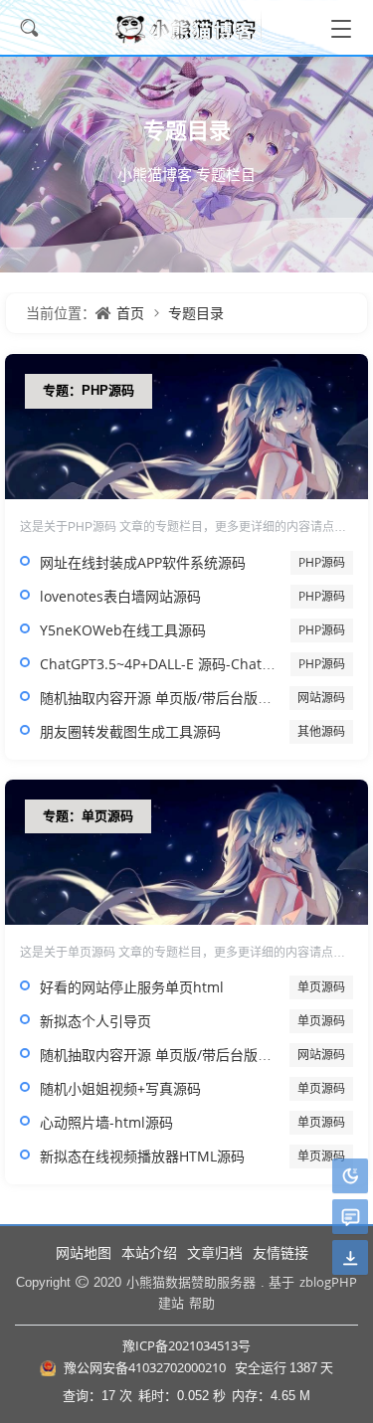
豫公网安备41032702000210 (145, 1367)
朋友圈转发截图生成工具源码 (130, 731)
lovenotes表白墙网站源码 (120, 596)
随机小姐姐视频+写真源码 (120, 1088)
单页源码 (321, 986)
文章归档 (215, 1252)
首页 (130, 312)
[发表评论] (350, 1217)
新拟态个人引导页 (95, 1020)
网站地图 (83, 1252)
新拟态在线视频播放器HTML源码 (142, 1156)
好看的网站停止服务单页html (132, 987)
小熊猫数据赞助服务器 (191, 1282)
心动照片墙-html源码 (106, 1122)
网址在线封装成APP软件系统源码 (143, 562)
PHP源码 (321, 562)
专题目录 (196, 312)
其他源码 (321, 731)
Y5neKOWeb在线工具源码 (123, 630)
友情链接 (280, 1252)
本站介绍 (149, 1252)
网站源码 (321, 697)
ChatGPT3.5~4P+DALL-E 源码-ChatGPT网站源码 (191, 663)
